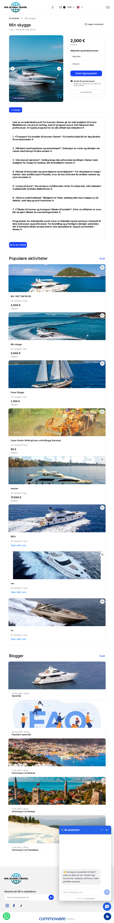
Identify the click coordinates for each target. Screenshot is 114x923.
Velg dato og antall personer (84, 50)
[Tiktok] (21, 905)
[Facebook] (14, 905)
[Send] (107, 892)
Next (59, 68)
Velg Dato (76, 56)
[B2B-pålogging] (53, 7)
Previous (13, 68)
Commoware (90, 898)
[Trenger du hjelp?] (107, 906)
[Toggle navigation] (108, 7)
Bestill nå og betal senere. (84, 81)
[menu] (101, 830)
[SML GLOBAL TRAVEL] (16, 878)
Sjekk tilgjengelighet (86, 73)
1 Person (76, 64)
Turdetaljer (16, 110)
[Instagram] (7, 905)
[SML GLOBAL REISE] (15, 7)
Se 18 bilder (19, 98)
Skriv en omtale (18, 244)
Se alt (102, 258)
